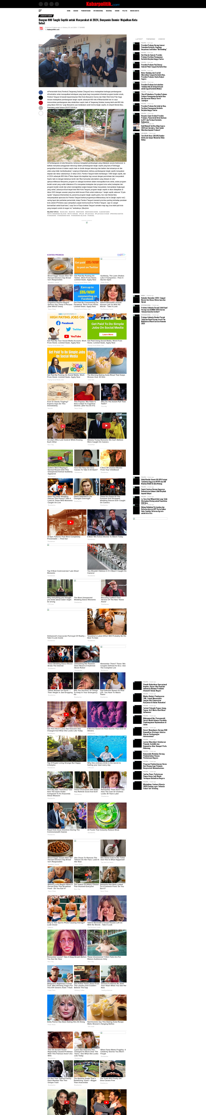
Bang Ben (64, 212)
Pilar (82, 214)
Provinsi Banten (117, 214)
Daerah (75, 11)
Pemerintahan (85, 11)
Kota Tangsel (73, 214)
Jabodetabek (105, 212)
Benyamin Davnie (92, 212)
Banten (72, 212)
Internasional (98, 11)
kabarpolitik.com (53, 29)
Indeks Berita (134, 11)
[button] (87, 135)
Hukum (117, 11)
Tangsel (91, 215)
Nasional (109, 11)
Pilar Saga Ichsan (102, 214)
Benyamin (80, 212)
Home (68, 11)
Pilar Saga (90, 214)
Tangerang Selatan (79, 215)
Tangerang (52, 215)
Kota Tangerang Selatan (57, 214)
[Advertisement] (87, 238)
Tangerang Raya (64, 215)
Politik (124, 11)
